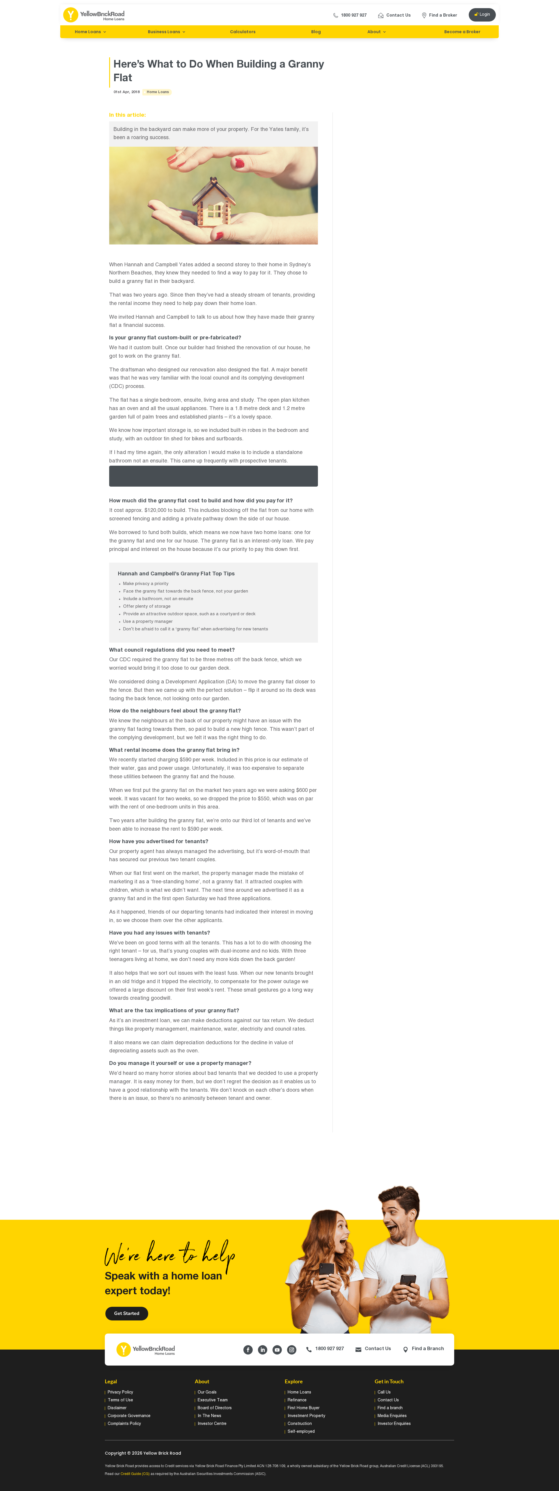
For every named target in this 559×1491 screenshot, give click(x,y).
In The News (209, 1416)
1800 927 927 (354, 15)
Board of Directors (215, 1408)
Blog (316, 32)
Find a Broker (443, 15)
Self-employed (301, 1432)
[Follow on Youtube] (277, 1350)
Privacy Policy (120, 1392)
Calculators (243, 32)
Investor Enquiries (394, 1424)
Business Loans (164, 32)
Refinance (297, 1400)
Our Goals (207, 1392)
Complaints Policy (124, 1424)
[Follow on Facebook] (248, 1350)
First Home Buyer (303, 1408)
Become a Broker (462, 32)
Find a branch (390, 1408)
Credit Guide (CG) (135, 1474)
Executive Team (213, 1400)
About (374, 32)
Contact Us (398, 15)
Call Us (384, 1392)
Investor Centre (212, 1424)
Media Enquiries (392, 1416)
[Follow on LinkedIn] (262, 1350)
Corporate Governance (129, 1416)
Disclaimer (117, 1408)
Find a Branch (428, 1349)
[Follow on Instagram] (291, 1350)
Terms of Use (120, 1400)
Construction (300, 1424)
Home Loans (88, 32)
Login (485, 15)
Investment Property (306, 1416)
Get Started (126, 1313)
